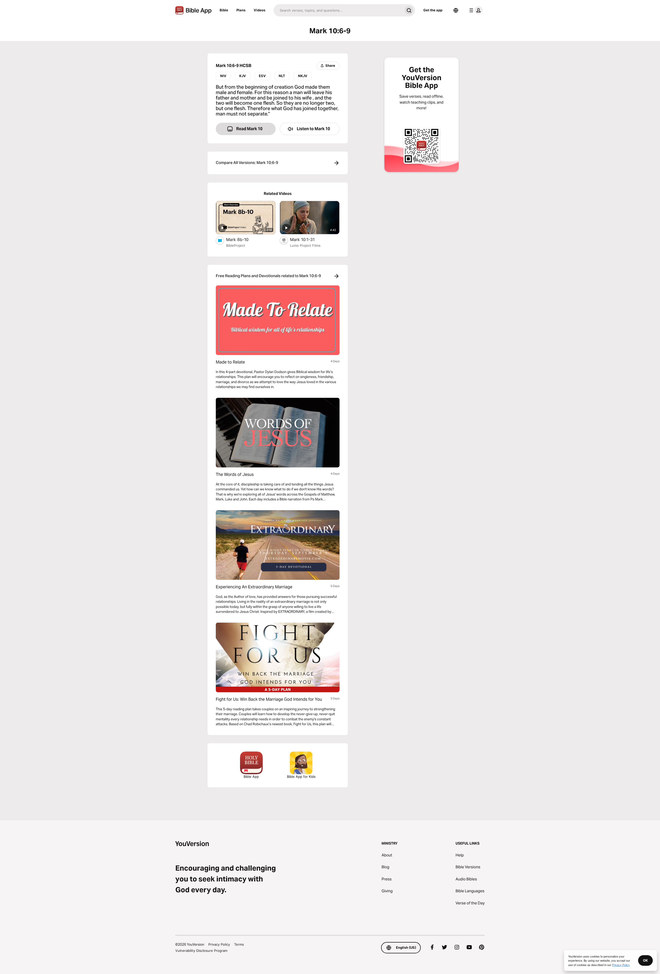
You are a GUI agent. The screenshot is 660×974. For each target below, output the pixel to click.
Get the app (432, 10)
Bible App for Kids (301, 776)
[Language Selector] (456, 10)
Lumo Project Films (305, 245)
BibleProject (235, 245)
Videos (259, 10)
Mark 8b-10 (242, 239)
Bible (224, 10)
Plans (240, 10)
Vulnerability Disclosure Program (201, 950)
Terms (239, 944)
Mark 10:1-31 (307, 239)
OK (645, 960)
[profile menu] (475, 10)
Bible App (251, 776)
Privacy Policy (219, 944)
